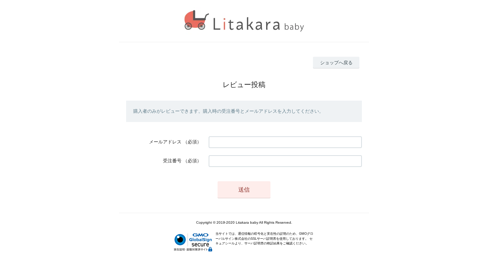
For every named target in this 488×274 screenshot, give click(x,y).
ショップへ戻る (336, 62)
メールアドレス (165, 141)
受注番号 (172, 160)
